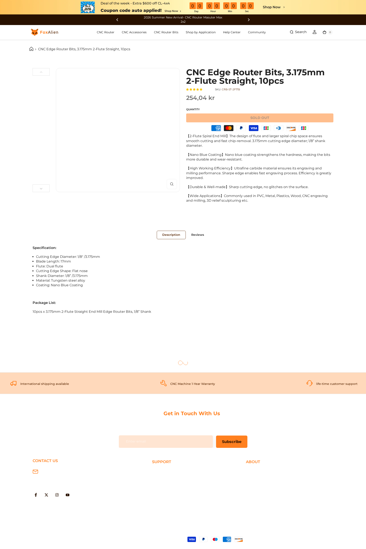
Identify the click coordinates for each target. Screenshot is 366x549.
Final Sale (254, 505)
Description (171, 235)
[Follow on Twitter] (46, 495)
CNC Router (105, 32)
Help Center (232, 32)
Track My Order (164, 498)
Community (257, 32)
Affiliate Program (260, 498)
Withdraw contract (168, 512)
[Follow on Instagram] (57, 495)
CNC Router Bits (166, 32)
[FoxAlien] (183, 19)
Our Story (254, 471)
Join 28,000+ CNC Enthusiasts (177, 505)
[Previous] (41, 72)
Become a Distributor (264, 492)
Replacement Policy (169, 492)
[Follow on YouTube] (67, 495)
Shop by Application (201, 32)
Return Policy (163, 485)
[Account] (314, 32)
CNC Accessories (134, 32)
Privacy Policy (257, 478)
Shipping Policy (165, 471)
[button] (194, 89)
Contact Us (255, 485)
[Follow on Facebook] (36, 495)
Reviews (197, 235)
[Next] (41, 188)
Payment (160, 478)
